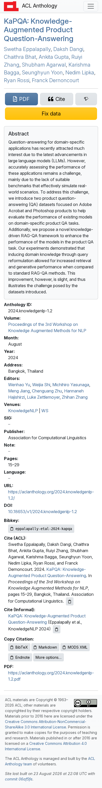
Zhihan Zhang (75, 397)
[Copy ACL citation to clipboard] (69, 601)
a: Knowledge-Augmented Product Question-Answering (38, 30)
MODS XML (77, 647)
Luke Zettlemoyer (43, 397)
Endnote (22, 657)
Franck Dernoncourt (55, 80)
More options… (48, 657)
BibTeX (21, 647)
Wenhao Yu (19, 384)
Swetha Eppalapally (27, 49)
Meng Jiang (19, 390)
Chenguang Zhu (47, 390)
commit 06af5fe (18, 779)
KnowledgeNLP (23, 410)
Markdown (48, 647)
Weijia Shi (41, 384)
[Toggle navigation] (90, 6)
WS (44, 410)
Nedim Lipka (79, 72)
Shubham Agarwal (44, 65)
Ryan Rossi (16, 80)
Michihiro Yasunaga (70, 384)
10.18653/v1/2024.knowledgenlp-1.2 (42, 511)
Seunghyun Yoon (42, 72)
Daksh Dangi (68, 49)
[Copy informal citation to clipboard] (56, 629)
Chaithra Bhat (20, 57)
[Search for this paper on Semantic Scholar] (86, 99)
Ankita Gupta (54, 57)
